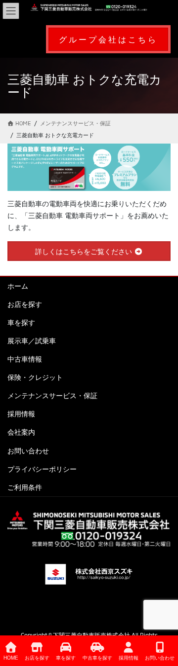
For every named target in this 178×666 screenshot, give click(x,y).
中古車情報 (24, 359)
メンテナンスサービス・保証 (52, 395)
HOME (10, 657)
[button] (108, 39)
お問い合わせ (28, 450)
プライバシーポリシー (42, 469)
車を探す (21, 322)
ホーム (17, 286)
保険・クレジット (35, 377)
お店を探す (24, 304)
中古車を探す (97, 657)
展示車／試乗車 (31, 340)
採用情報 (21, 413)
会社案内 (21, 432)
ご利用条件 (24, 487)
